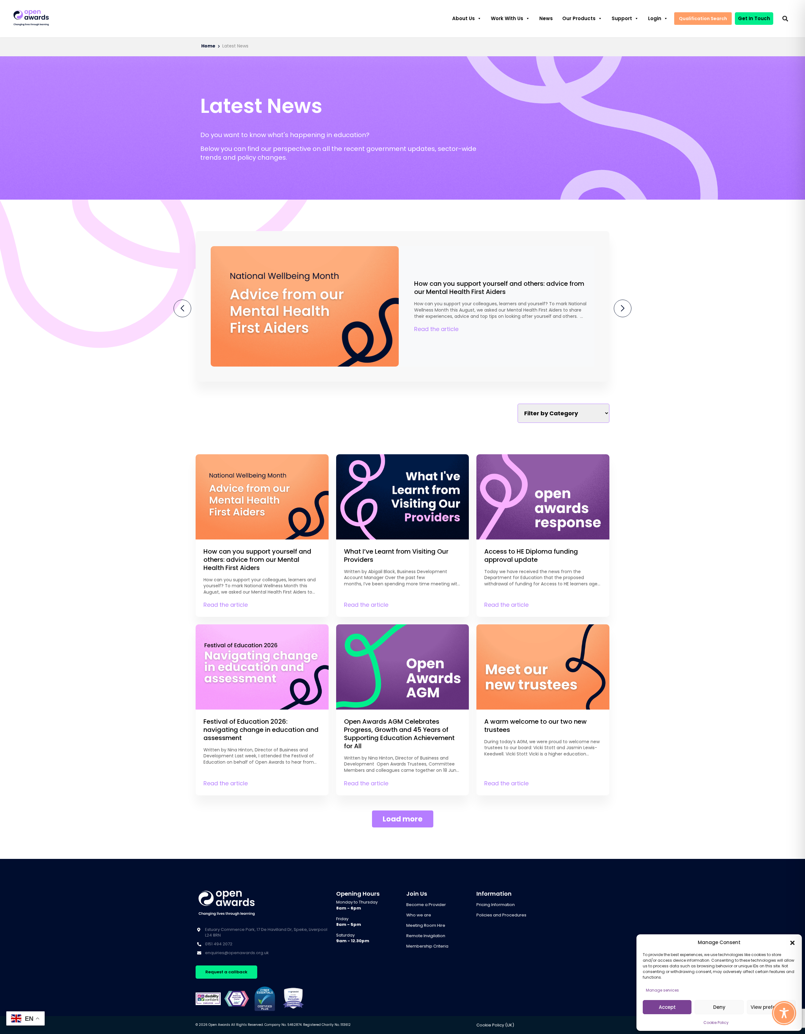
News (546, 18)
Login (654, 18)
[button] (792, 942)
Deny (719, 1007)
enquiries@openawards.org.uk (237, 953)
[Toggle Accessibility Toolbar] (784, 1013)
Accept (667, 1007)
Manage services (662, 990)
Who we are (418, 915)
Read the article (436, 329)
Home (208, 46)
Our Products (579, 18)
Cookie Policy (716, 1022)
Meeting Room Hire (425, 925)
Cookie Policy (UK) (495, 1025)
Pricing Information (495, 905)
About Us (463, 18)
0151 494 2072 (218, 944)
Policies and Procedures (501, 915)
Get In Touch (754, 18)
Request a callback (226, 972)
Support (622, 18)
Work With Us (507, 18)
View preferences (771, 1007)
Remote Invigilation (425, 936)
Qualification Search (703, 18)
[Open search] (785, 18)
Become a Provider (426, 905)
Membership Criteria (427, 946)
